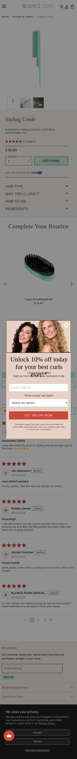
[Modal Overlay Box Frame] (38, 379)
